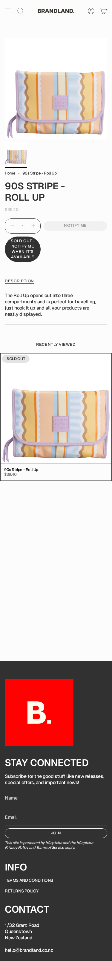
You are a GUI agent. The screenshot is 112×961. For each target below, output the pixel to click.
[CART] (103, 11)
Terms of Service (50, 847)
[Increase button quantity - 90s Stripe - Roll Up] (33, 226)
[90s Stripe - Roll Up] (56, 408)
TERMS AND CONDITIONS (29, 880)
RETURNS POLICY (21, 891)
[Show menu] (8, 11)
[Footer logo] (39, 712)
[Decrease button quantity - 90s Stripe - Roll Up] (12, 226)
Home (10, 173)
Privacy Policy (16, 847)
